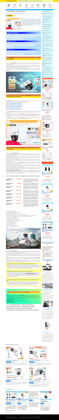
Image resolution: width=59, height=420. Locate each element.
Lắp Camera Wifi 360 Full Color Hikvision (46, 64)
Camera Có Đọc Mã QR (45, 28)
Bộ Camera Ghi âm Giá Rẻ (10, 310)
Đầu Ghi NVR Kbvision (45, 19)
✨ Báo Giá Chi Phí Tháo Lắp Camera (47, 247)
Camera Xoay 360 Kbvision (46, 70)
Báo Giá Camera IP (9, 37)
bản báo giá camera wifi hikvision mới (18, 37)
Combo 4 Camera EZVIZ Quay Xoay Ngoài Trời (47, 231)
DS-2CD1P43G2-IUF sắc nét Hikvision (12, 360)
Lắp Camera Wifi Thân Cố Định (46, 59)
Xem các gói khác (9, 412)
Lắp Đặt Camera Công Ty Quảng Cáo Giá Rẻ (28, 306)
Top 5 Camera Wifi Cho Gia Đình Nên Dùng (13, 35)
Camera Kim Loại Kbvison (46, 11)
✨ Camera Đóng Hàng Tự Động (47, 253)
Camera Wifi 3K (44, 61)
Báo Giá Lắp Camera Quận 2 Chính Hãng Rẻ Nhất (47, 290)
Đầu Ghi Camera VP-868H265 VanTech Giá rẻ (47, 148)
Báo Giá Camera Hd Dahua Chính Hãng (28, 304)
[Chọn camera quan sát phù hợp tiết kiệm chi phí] (52, 6)
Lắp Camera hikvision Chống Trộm (12, 45)
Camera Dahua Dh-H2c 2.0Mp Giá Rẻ (47, 332)
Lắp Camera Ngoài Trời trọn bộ (11, 52)
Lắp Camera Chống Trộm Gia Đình (20, 310)
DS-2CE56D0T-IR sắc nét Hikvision (11, 379)
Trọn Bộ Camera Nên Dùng (11, 53)
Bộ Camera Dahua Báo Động (21, 52)
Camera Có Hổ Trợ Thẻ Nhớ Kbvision (46, 22)
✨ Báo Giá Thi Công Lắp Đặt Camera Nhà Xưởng (46, 250)
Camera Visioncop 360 (45, 66)
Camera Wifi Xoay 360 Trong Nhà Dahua (24, 43)
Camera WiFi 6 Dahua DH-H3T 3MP (22, 401)
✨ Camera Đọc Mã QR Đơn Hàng (47, 252)
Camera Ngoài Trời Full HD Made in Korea (26, 308)
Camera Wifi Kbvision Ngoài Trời (47, 24)
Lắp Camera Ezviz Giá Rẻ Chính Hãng (15, 304)
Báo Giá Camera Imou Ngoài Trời (30, 37)
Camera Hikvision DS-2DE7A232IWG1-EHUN (43, 401)
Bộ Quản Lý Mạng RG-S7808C (47, 130)
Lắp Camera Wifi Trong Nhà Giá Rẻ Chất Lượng (47, 55)
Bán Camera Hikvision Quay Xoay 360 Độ (47, 74)
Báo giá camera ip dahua (19, 38)
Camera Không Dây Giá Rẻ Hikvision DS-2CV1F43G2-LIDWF (47, 110)
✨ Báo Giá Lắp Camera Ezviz (46, 248)
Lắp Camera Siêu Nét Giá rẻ (19, 53)
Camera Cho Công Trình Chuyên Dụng (47, 41)
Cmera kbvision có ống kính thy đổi (47, 14)
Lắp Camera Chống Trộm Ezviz (29, 45)
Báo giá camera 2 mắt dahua (24, 35)
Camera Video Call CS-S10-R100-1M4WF (48, 174)
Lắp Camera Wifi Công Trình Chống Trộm (33, 310)
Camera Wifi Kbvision (21, 45)
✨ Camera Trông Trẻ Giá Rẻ (46, 255)
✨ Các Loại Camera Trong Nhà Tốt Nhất (47, 251)
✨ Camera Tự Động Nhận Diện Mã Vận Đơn (47, 257)
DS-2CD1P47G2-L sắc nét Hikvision (34, 360)
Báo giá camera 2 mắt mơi (11, 38)
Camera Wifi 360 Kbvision (35, 43)
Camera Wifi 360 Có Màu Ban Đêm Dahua (47, 51)
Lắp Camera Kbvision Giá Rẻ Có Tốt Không (12, 308)
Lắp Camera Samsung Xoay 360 (47, 76)
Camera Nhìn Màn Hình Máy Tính (47, 43)
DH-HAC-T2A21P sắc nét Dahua (47, 88)
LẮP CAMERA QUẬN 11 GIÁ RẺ (11, 1)
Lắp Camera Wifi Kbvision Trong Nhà (12, 43)
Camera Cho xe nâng (45, 30)
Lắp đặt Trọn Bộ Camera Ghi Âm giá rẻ (32, 52)
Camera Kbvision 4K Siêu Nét (46, 26)
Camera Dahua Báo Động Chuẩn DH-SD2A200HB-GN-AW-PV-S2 (47, 309)
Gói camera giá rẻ (9, 389)
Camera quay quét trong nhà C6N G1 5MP (47, 193)
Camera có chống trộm (46, 38)
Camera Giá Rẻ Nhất (45, 35)
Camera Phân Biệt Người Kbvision (47, 16)
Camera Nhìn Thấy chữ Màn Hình (35, 35)
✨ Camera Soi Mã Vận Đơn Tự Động (47, 254)
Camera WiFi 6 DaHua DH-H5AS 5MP (34, 398)
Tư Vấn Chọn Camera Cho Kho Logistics (47, 33)
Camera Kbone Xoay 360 (46, 48)
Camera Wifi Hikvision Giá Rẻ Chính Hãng (47, 46)
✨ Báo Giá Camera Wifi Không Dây (47, 246)
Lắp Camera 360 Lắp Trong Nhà (47, 68)
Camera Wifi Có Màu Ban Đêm (47, 57)
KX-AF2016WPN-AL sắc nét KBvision (16, 11)
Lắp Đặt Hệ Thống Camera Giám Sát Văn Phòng (13, 306)
